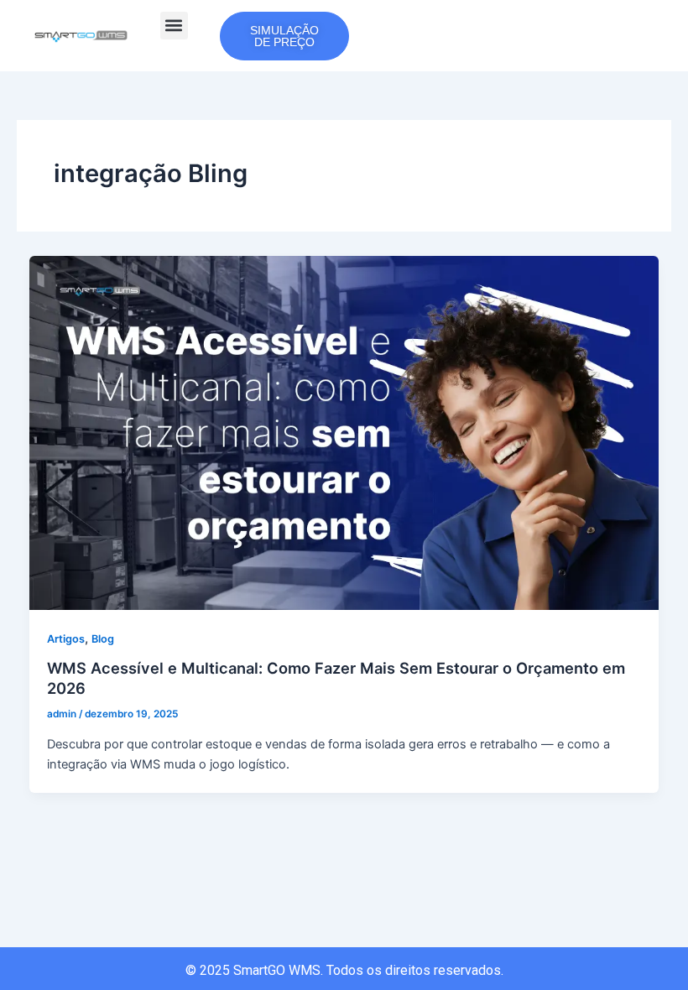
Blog (102, 639)
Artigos (66, 639)
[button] (174, 25)
